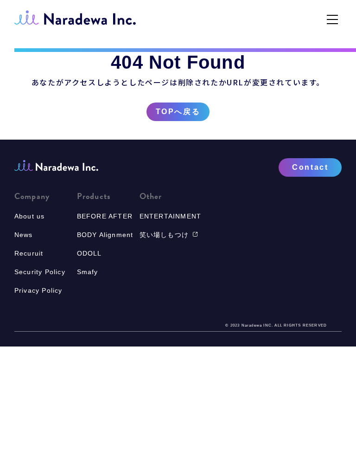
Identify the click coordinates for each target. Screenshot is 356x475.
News (23, 234)
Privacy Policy (38, 290)
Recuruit (29, 253)
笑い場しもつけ (164, 234)
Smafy (87, 272)
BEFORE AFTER (105, 216)
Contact (310, 167)
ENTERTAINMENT (171, 216)
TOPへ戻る (178, 112)
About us (29, 216)
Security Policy (39, 272)
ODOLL (89, 253)
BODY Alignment (105, 234)
